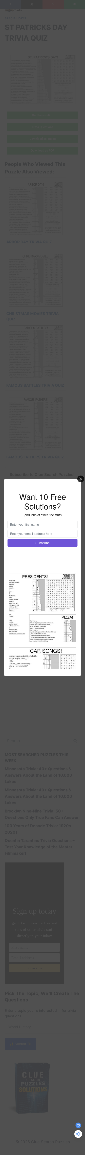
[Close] (80, 479)
